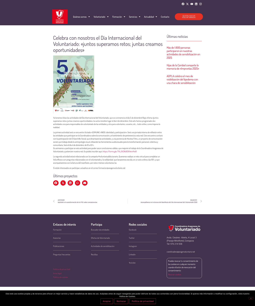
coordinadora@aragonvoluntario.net (181, 251)
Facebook (132, 229)
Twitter (132, 238)
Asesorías (57, 238)
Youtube (132, 262)
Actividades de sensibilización (102, 246)
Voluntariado (99, 16)
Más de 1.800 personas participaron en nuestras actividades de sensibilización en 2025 (183, 52)
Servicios (133, 16)
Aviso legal (57, 273)
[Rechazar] (250, 298)
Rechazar (121, 301)
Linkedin (132, 254)
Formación (117, 16)
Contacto (165, 16)
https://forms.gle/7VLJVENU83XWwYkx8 (120, 151)
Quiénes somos (80, 16)
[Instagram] (200, 4)
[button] (56, 183)
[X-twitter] (187, 4)
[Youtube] (191, 4)
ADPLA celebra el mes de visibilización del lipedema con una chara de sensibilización (182, 79)
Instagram (133, 246)
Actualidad (149, 16)
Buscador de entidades (100, 229)
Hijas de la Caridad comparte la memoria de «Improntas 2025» (183, 66)
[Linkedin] (196, 4)
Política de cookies (60, 277)
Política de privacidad (61, 269)
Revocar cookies (174, 274)
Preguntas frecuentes (61, 254)
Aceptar (107, 301)
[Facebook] (183, 4)
